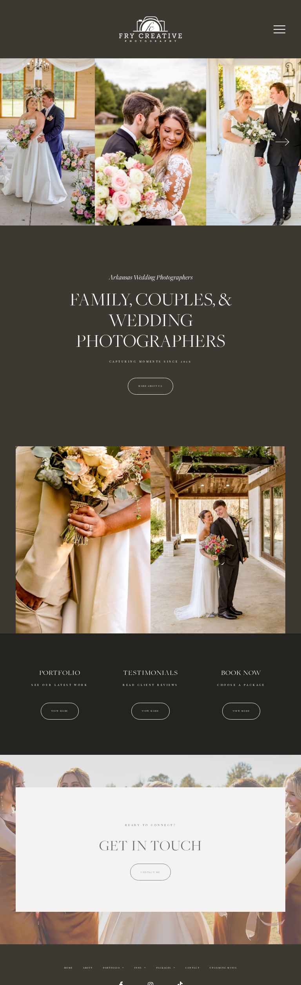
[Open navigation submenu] (123, 967)
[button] (279, 29)
